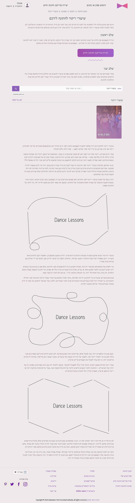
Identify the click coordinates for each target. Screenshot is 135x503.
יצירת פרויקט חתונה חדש (95, 52)
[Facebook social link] (19, 484)
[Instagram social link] (25, 484)
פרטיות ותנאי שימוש (93, 500)
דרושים (53, 481)
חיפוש (72, 11)
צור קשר (53, 491)
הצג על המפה (17, 100)
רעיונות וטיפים (89, 476)
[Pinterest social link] (5, 484)
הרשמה (9, 6)
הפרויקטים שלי (126, 476)
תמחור (92, 471)
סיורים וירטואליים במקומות (85, 486)
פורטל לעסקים (89, 481)
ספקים (64, 11)
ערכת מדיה (52, 486)
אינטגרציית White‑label (85, 491)
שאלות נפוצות (51, 471)
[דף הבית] (122, 5)
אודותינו (53, 476)
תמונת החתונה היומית (124, 486)
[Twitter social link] (12, 484)
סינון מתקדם (17, 94)
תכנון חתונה (82, 11)
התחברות (18, 6)
